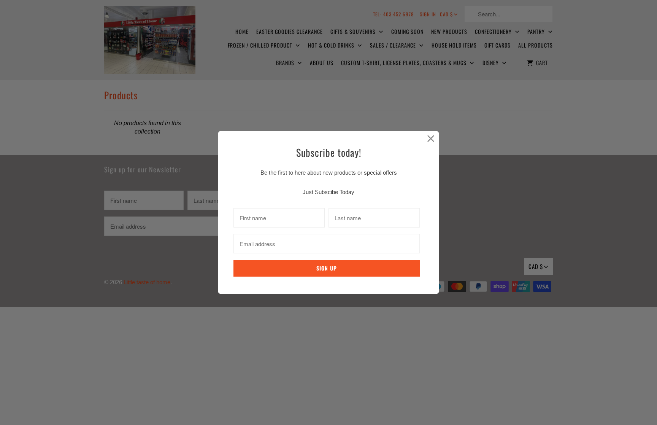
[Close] (431, 139)
